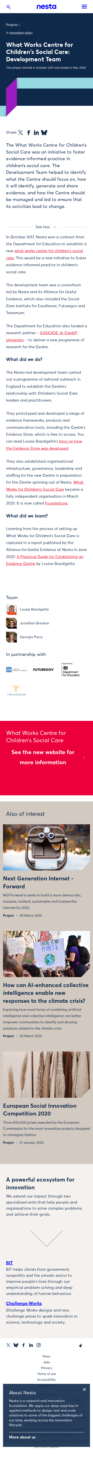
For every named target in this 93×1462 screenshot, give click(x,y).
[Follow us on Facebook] (23, 1345)
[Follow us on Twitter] (8, 1345)
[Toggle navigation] (84, 6)
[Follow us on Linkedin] (31, 1345)
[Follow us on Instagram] (38, 1345)
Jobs (46, 1362)
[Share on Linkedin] (36, 133)
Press (46, 1356)
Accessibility (46, 1379)
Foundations (56, 503)
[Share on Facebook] (29, 133)
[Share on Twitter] (21, 133)
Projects (12, 25)
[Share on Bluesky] (44, 133)
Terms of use (46, 1374)
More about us (22, 1437)
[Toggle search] (8, 8)
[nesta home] (46, 6)
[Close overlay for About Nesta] (86, 1389)
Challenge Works (24, 1303)
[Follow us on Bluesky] (16, 1345)
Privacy (46, 1368)
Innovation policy (21, 33)
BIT (9, 1263)
